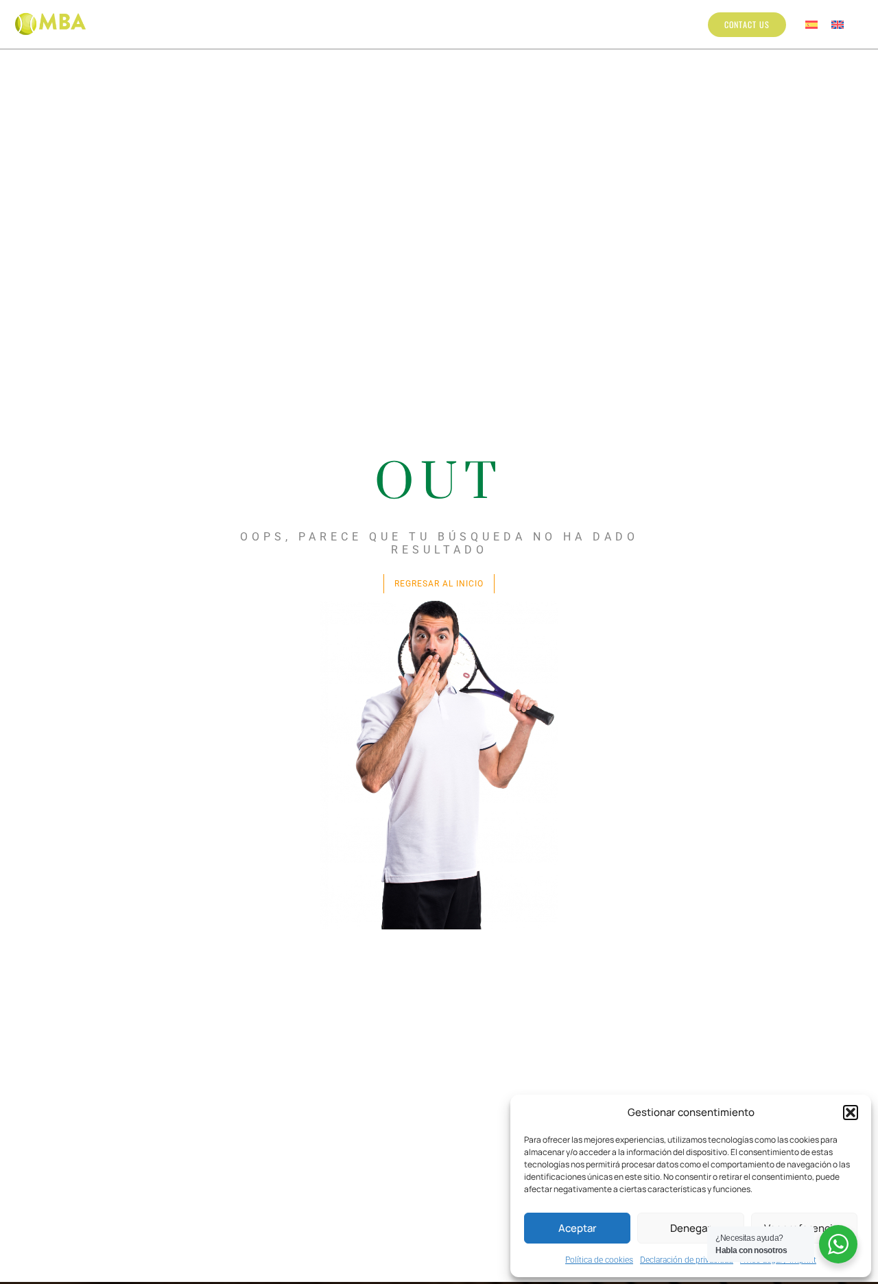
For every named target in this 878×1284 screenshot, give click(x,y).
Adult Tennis (429, 24)
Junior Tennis (330, 24)
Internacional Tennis (547, 24)
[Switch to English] (837, 24)
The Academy (174, 24)
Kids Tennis (251, 24)
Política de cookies (599, 1260)
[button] (850, 1112)
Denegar (690, 1228)
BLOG (629, 24)
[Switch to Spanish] (811, 24)
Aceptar (577, 1228)
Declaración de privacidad (686, 1260)
